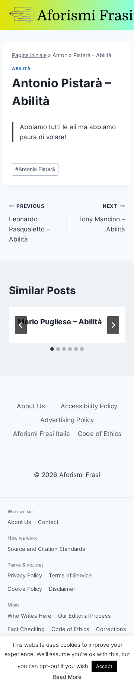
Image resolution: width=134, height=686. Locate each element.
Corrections (111, 629)
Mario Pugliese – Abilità (60, 321)
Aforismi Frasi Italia (41, 433)
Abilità (21, 68)
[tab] (52, 349)
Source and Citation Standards (46, 549)
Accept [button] (104, 666)
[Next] (113, 325)
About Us (31, 406)
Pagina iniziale (29, 55)
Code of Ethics (99, 433)
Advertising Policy (67, 420)
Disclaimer (62, 589)
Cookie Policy (24, 589)
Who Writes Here (29, 615)
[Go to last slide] (21, 325)
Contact (48, 522)
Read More (67, 676)
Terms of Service (70, 575)
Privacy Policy (24, 575)
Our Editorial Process (84, 615)
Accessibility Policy (89, 406)
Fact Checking (26, 629)
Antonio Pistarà (35, 169)
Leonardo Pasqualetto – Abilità (29, 223)
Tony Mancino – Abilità (101, 218)
